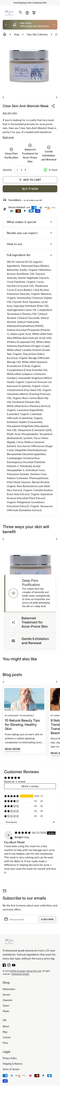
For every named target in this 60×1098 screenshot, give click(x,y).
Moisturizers (9, 989)
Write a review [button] (30, 786)
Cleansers (7, 1000)
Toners (6, 1005)
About (6, 1026)
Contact (7, 1037)
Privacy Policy (10, 1058)
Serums (6, 994)
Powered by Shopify (20, 974)
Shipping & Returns (12, 1063)
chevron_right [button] (54, 25)
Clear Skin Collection (37, 34)
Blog (5, 1031)
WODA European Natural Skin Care (25, 971)
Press (5, 1042)
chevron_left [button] (6, 25)
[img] (23, 832)
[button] (30, 593)
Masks (6, 1011)
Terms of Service (11, 1069)
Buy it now (30, 188)
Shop (16, 34)
